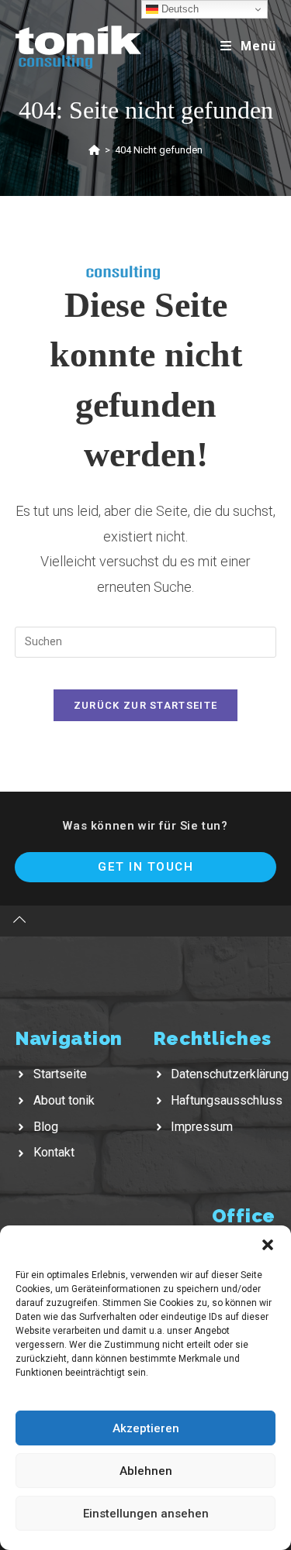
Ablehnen (146, 1471)
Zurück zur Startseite (145, 705)
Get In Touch (145, 867)
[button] (267, 1245)
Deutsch (178, 9)
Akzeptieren (146, 1428)
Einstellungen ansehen (146, 1514)
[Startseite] (94, 150)
